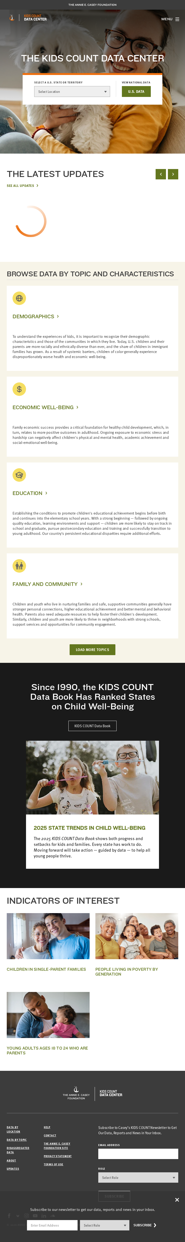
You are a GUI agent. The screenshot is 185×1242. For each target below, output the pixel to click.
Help (47, 1127)
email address (109, 1145)
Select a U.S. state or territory (58, 82)
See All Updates (20, 185)
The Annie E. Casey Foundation (92, 5)
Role (101, 1168)
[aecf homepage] (12, 17)
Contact (50, 1135)
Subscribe (142, 1225)
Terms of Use (53, 1164)
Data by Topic (17, 1139)
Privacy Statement (58, 1156)
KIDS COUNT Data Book (92, 725)
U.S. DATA (136, 91)
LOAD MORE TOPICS (92, 649)
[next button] (173, 174)
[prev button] (161, 174)
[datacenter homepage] (35, 17)
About (11, 1160)
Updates (13, 1168)
